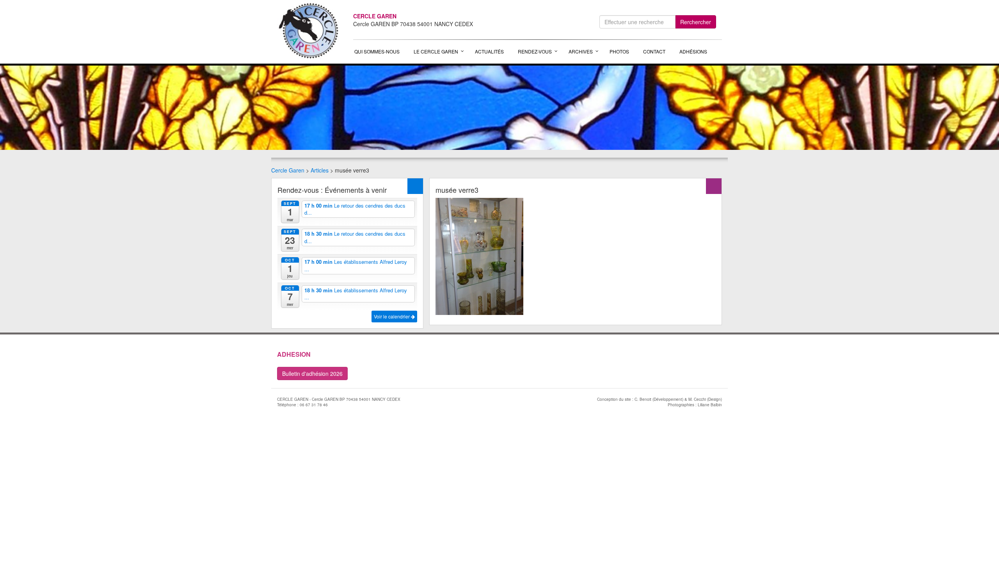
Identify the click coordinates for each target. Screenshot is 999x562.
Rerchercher (695, 22)
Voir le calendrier (392, 316)
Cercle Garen (287, 170)
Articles (320, 170)
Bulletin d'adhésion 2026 (312, 373)
